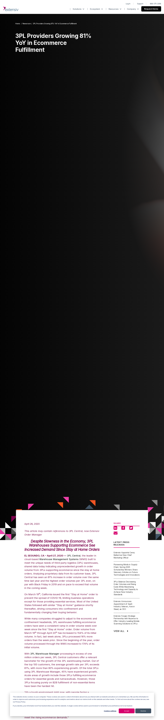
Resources (114, 9)
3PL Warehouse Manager (44, 653)
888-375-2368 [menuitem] (155, 4)
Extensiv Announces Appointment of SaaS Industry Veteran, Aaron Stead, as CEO (124, 605)
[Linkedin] (115, 528)
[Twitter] (131, 528)
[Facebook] (123, 528)
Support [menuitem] (140, 4)
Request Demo (151, 9)
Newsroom (27, 24)
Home (17, 24)
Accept (126, 711)
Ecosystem (95, 9)
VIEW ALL (119, 631)
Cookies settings (110, 711)
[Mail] (115, 531)
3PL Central (73, 555)
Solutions (77, 9)
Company (132, 9)
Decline (143, 711)
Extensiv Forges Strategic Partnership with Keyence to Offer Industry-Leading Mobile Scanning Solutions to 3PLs (126, 620)
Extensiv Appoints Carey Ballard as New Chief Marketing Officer (124, 555)
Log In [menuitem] (128, 4)
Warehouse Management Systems (59, 559)
